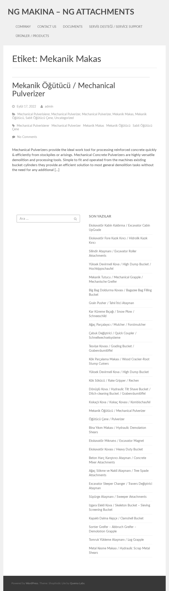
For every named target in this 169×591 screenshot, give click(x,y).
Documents (73, 26)
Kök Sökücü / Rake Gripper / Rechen (114, 380)
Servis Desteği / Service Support (115, 26)
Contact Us (46, 26)
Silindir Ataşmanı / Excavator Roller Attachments (112, 253)
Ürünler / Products (32, 36)
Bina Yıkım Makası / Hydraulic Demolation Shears (117, 430)
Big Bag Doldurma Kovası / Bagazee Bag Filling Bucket (120, 292)
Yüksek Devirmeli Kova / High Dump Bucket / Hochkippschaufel (120, 266)
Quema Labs (77, 583)
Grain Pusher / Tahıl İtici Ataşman (111, 303)
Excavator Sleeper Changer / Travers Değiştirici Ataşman (120, 486)
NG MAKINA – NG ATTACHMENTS (71, 12)
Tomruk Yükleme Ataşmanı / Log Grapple (116, 539)
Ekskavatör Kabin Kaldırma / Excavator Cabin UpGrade (119, 228)
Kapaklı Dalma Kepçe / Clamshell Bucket (116, 518)
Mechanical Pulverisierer (33, 114)
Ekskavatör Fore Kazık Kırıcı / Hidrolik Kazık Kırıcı (118, 240)
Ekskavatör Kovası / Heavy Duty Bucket (116, 449)
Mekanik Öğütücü (118, 125)
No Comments (27, 137)
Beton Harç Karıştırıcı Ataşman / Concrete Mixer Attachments (117, 460)
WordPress (32, 583)
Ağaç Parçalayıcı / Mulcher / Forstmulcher (117, 324)
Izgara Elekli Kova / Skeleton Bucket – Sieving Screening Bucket (119, 507)
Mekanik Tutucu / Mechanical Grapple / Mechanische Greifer (116, 279)
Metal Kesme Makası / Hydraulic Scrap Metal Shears (119, 550)
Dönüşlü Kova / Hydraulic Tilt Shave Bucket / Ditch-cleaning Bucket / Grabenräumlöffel (120, 391)
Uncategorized (64, 118)
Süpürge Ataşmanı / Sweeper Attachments (118, 496)
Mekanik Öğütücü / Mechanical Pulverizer (117, 411)
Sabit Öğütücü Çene (39, 118)
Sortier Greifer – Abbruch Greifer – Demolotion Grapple (112, 529)
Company (23, 26)
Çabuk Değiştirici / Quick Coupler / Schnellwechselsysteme (112, 335)
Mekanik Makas (123, 114)
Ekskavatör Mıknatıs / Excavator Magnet (116, 440)
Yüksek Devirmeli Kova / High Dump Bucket (119, 372)
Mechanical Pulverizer (65, 114)
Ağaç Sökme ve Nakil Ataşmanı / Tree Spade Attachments (119, 473)
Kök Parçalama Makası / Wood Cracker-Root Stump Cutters (119, 361)
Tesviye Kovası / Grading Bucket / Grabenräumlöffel (111, 348)
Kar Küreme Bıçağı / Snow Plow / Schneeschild (111, 314)
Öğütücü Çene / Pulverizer (107, 419)
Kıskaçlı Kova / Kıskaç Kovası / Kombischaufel (119, 402)
